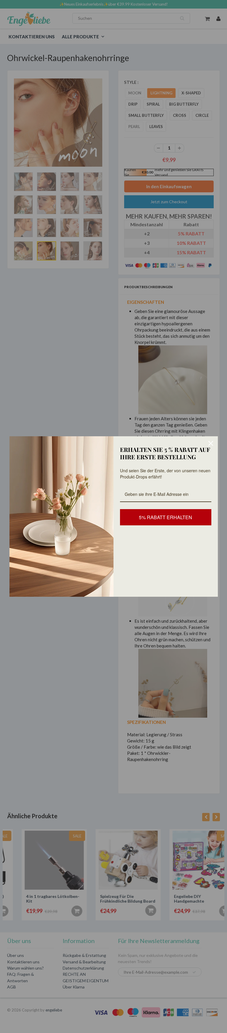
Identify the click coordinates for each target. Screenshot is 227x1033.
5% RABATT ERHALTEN (165, 517)
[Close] (211, 443)
